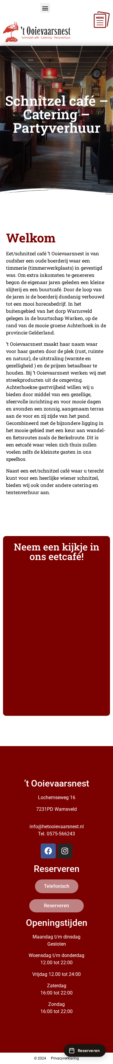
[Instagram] (64, 850)
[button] (45, 8)
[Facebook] (48, 850)
